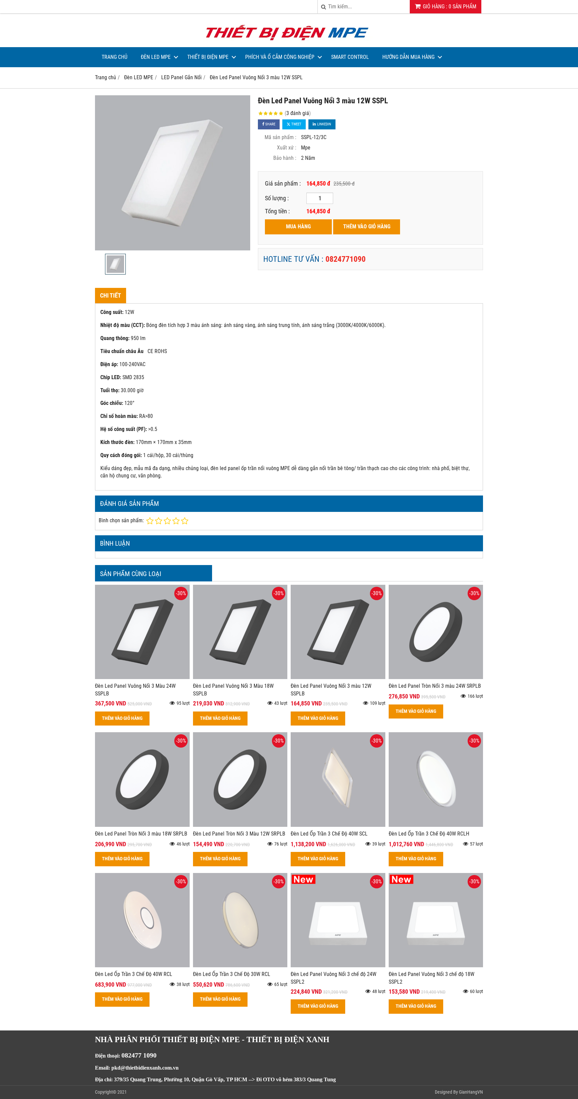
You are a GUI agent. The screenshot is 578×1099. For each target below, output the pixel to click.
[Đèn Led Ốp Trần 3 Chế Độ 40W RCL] (142, 965)
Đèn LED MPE (156, 57)
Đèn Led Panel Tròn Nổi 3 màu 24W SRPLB (435, 686)
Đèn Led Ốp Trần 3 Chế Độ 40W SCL (329, 834)
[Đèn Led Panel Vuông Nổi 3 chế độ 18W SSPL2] (436, 965)
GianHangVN (471, 1092)
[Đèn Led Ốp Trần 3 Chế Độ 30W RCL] (240, 965)
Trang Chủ (114, 57)
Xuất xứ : (286, 147)
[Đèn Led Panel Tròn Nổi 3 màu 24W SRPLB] (436, 677)
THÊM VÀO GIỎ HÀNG (366, 226)
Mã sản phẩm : (280, 137)
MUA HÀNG (298, 226)
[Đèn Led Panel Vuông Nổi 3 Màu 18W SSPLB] (240, 677)
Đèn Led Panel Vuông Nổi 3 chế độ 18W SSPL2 (431, 978)
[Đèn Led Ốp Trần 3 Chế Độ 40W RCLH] (436, 825)
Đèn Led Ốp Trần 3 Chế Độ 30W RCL (231, 974)
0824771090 (345, 259)
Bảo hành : (284, 158)
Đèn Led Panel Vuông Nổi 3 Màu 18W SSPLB (233, 690)
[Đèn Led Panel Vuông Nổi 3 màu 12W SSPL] (172, 172)
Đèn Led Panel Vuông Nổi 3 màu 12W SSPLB (331, 690)
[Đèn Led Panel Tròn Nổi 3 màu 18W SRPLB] (142, 825)
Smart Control (350, 57)
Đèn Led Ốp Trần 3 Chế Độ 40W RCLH (429, 834)
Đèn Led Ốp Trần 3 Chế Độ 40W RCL (133, 974)
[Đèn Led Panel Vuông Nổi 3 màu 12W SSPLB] (338, 677)
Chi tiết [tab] (110, 295)
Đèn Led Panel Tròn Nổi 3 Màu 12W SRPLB (239, 834)
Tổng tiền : (277, 211)
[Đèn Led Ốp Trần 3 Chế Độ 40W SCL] (338, 825)
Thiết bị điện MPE (207, 57)
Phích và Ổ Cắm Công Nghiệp (279, 57)
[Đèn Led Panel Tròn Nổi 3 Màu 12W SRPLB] (240, 825)
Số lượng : (277, 198)
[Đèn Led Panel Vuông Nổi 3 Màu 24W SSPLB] (142, 677)
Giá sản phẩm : (283, 183)
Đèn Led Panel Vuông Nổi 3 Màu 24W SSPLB (135, 690)
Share (269, 124)
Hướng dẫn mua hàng (408, 57)
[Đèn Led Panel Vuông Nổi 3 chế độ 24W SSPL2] (338, 965)
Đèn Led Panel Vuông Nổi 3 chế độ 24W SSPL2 (333, 978)
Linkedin (323, 124)
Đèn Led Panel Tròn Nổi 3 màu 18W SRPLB (141, 834)
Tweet (295, 124)
